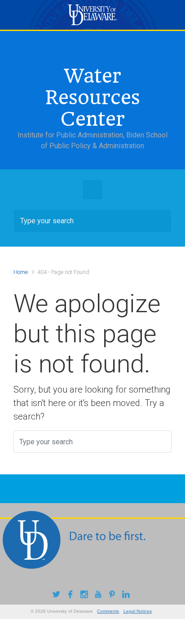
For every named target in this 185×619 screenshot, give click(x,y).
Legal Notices (137, 611)
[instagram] (85, 595)
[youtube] (99, 595)
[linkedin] (127, 595)
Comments (108, 611)
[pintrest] (113, 595)
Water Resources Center (92, 97)
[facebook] (72, 595)
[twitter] (58, 595)
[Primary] (92, 189)
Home (20, 272)
